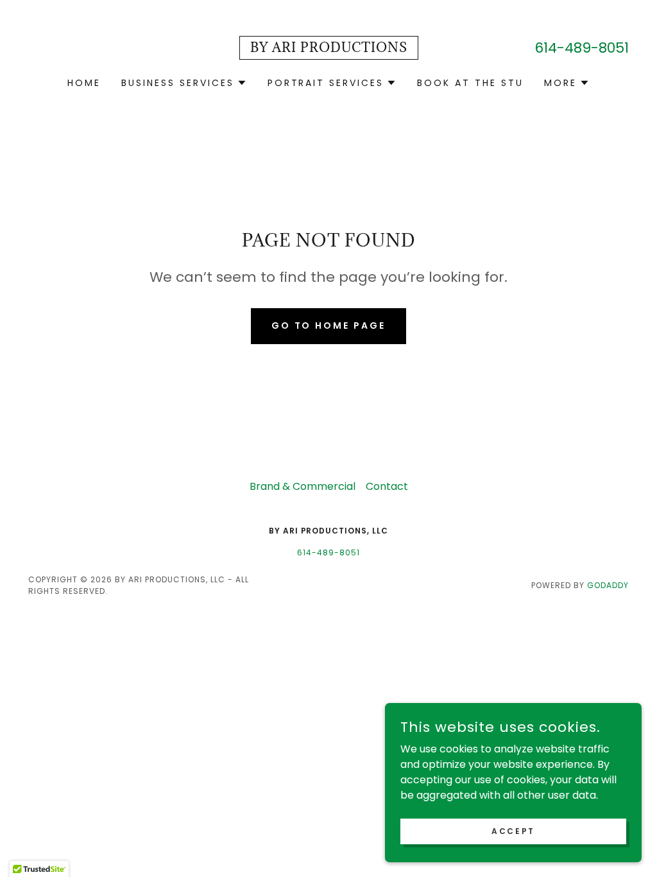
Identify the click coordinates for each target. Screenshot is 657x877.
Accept (512, 830)
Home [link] (84, 82)
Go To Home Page (328, 325)
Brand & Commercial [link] (302, 486)
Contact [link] (387, 486)
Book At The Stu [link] (470, 82)
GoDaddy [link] (608, 585)
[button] (184, 83)
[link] (328, 48)
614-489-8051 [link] (581, 48)
